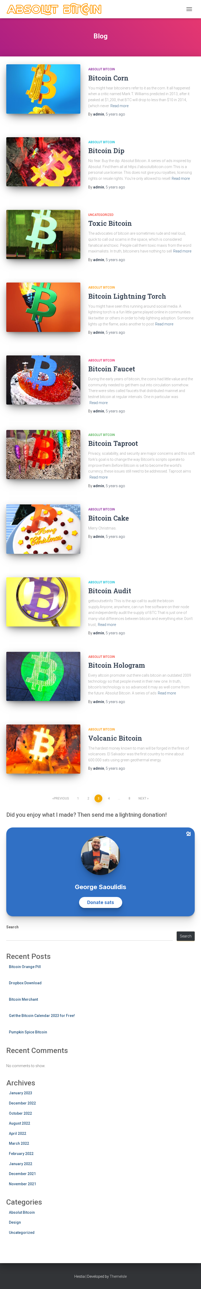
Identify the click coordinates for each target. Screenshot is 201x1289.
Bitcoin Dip (106, 150)
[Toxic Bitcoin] (43, 234)
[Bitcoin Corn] (43, 88)
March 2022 (19, 1143)
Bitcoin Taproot (113, 443)
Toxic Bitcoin (110, 223)
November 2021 (22, 1184)
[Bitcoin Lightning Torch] (43, 307)
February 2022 (21, 1154)
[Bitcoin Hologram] (43, 676)
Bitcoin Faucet (111, 369)
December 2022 (22, 1103)
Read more (119, 106)
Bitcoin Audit (109, 590)
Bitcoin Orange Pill (25, 967)
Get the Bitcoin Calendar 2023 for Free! (42, 1016)
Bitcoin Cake (108, 518)
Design (15, 1222)
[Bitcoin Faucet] (43, 380)
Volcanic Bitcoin (115, 738)
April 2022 (17, 1133)
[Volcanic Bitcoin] (43, 749)
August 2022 (19, 1123)
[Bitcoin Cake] (43, 529)
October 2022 (20, 1113)
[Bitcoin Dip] (43, 161)
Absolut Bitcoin (101, 69)
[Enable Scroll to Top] (190, 1278)
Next (142, 798)
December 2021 (22, 1174)
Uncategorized (101, 215)
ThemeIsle (118, 1276)
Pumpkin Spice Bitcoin (28, 1032)
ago (115, 114)
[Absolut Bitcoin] (56, 9)
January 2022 (20, 1164)
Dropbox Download (25, 983)
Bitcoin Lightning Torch (127, 296)
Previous (61, 798)
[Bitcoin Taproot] (43, 454)
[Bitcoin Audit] (43, 601)
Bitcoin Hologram (116, 665)
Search (12, 927)
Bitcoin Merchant (23, 999)
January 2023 (20, 1093)
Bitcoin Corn (108, 78)
